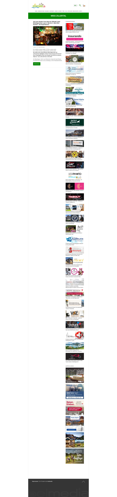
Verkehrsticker (41, 11)
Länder (56, 11)
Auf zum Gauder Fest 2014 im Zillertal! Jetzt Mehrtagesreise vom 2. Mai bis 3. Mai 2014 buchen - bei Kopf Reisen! (46, 23)
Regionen (47, 11)
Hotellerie (70, 11)
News (36, 11)
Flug (66, 11)
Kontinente (51, 11)
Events (80, 11)
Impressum (35, 481)
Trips (63, 11)
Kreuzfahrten (75, 11)
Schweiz (60, 11)
